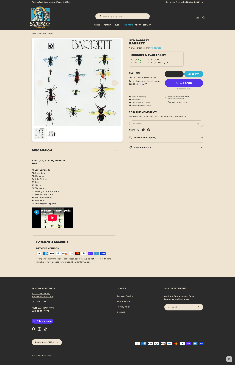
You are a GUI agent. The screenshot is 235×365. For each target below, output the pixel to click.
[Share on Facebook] (143, 130)
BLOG (117, 25)
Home (34, 33)
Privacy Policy (123, 306)
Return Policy (123, 301)
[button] (204, 17)
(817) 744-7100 (39, 301)
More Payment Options (184, 88)
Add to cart (193, 74)
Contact (121, 312)
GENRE (97, 25)
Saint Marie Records (45, 355)
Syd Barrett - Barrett (45, 33)
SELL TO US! (128, 25)
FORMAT (107, 25)
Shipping (132, 77)
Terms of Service (125, 296)
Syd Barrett (155, 47)
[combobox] (122, 16)
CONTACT (147, 25)
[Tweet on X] (137, 130)
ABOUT (138, 25)
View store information (177, 102)
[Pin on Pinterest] (148, 130)
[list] (77, 83)
